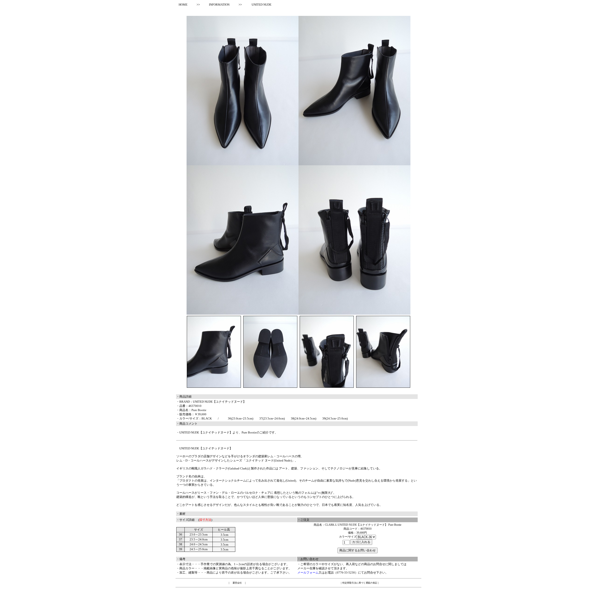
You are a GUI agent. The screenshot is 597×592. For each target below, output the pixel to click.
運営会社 (237, 582)
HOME (181, 4)
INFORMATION (219, 4)
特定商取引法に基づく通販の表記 (359, 582)
